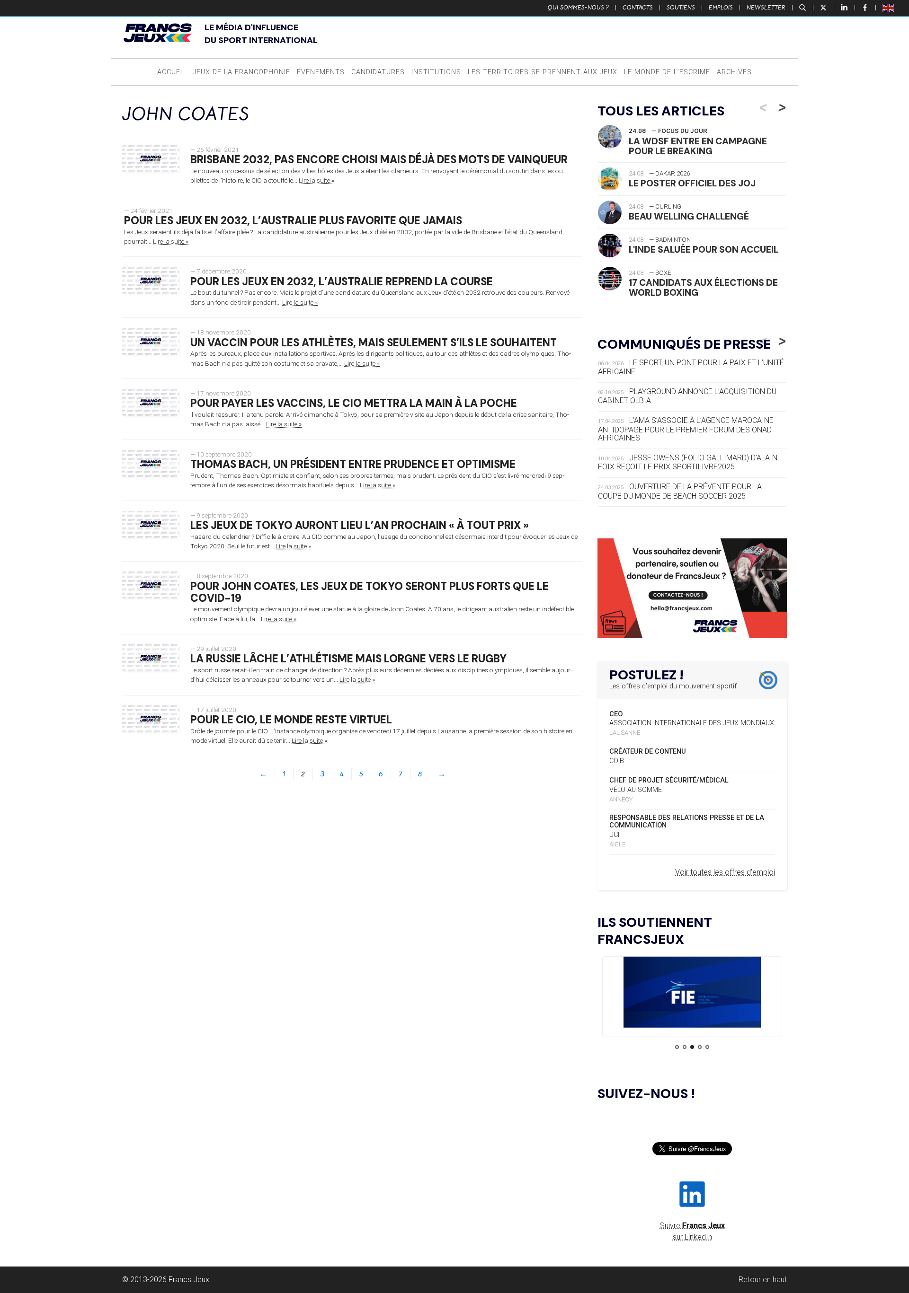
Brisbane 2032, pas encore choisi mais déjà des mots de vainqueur (379, 160)
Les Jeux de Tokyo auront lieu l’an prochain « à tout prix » (359, 525)
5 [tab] (707, 1047)
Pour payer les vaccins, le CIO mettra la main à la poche (353, 403)
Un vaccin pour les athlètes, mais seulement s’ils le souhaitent (373, 343)
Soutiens (681, 7)
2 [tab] (684, 1047)
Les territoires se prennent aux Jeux (542, 72)
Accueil (171, 72)
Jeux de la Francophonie (241, 72)
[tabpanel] (692, 994)
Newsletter (766, 7)
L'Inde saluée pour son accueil (703, 249)
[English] (889, 7)
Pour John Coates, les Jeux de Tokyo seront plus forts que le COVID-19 (369, 592)
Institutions (436, 72)
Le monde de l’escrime (667, 72)
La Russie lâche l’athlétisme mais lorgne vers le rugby (348, 659)
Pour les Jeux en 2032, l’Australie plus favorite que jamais (293, 221)
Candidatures (378, 72)
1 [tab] (677, 1047)
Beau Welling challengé (689, 216)
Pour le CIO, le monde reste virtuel (291, 720)
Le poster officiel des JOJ (692, 183)
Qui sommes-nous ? (578, 7)
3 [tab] (692, 1047)
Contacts (638, 7)
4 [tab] (700, 1047)
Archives (734, 72)
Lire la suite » (316, 180)
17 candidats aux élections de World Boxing (703, 288)
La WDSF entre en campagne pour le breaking (698, 146)
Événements (321, 72)
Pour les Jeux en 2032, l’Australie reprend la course (341, 282)
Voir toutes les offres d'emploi (725, 872)
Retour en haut (763, 1279)
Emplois (721, 7)
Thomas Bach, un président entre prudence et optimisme (353, 464)
